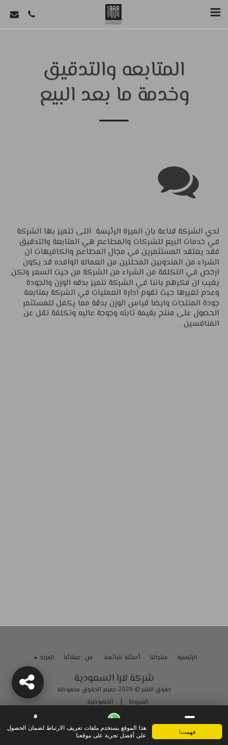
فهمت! (187, 731)
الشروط (138, 702)
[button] (215, 14)
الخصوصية (100, 702)
